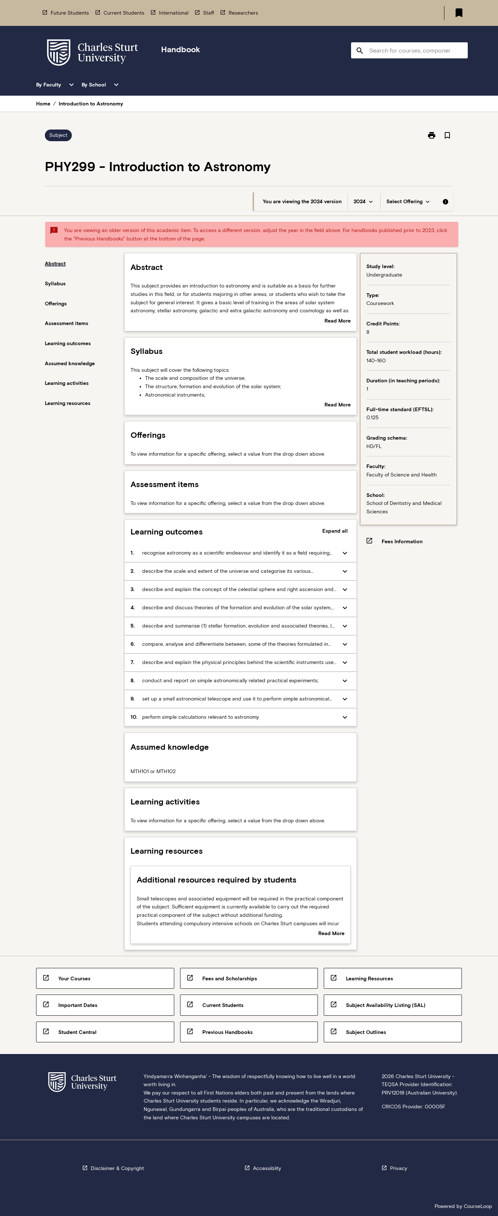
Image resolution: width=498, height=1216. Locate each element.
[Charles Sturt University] (92, 53)
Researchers (243, 13)
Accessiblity (267, 1168)
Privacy (398, 1168)
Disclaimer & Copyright (117, 1168)
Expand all (335, 531)
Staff (208, 13)
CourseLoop (478, 1206)
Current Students (124, 13)
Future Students (70, 13)
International (173, 13)
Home (43, 104)
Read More (337, 321)
